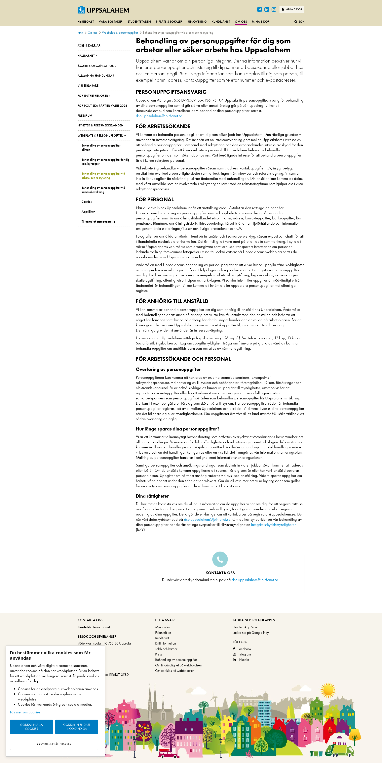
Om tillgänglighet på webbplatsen (178, 665)
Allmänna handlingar (96, 75)
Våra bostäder (111, 22)
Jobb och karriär (166, 649)
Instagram (244, 654)
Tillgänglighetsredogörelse (98, 222)
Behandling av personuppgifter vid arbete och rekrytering (103, 176)
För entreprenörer (93, 96)
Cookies (87, 202)
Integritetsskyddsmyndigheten (273, 524)
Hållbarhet (86, 56)
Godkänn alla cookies (31, 727)
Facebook (244, 649)
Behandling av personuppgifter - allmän (102, 148)
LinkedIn (243, 659)
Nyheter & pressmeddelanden (101, 125)
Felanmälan (163, 632)
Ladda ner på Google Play (251, 632)
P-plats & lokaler (169, 22)
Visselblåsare (88, 85)
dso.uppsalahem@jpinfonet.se (159, 115)
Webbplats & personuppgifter (120, 32)
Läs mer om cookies (25, 712)
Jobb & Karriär (89, 45)
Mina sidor (293, 9)
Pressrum (85, 115)
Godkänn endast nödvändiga (76, 727)
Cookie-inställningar (54, 744)
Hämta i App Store (245, 627)
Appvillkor (88, 212)
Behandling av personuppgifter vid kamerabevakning (103, 190)
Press (158, 654)
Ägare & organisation (96, 66)
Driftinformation (165, 643)
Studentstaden (139, 22)
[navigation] (191, 22)
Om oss (241, 22)
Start (80, 33)
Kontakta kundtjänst (94, 627)
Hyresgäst (86, 22)
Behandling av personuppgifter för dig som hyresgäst (105, 162)
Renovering (197, 22)
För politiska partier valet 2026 (102, 106)
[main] (191, 324)
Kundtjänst (221, 22)
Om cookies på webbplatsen (174, 670)
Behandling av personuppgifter (176, 659)
